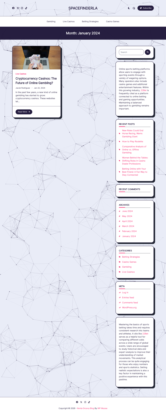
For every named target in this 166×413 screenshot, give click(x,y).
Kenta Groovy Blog (85, 408)
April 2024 (127, 221)
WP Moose (102, 408)
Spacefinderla (83, 8)
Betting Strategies (90, 21)
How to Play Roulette (132, 141)
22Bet (144, 90)
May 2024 (127, 216)
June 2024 (127, 211)
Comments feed (130, 302)
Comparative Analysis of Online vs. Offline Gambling (134, 149)
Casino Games (112, 21)
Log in (125, 292)
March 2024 (128, 226)
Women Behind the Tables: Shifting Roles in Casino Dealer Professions (135, 160)
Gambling (51, 21)
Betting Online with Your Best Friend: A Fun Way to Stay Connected (134, 172)
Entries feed (128, 297)
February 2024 (129, 231)
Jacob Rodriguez (23, 88)
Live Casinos (69, 21)
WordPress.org (129, 307)
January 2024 (129, 236)
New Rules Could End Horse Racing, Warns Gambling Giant (132, 133)
